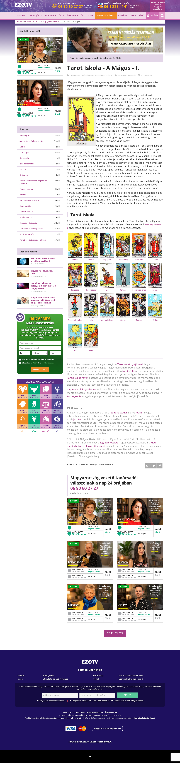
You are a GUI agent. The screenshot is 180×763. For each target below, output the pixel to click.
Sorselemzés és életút (104, 75)
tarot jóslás (129, 371)
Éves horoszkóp (75, 15)
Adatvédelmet (49, 363)
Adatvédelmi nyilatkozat (144, 718)
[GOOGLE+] (148, 465)
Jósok (20, 679)
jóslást (139, 412)
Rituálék (122, 15)
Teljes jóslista (115, 633)
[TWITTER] (154, 465)
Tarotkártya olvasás (126, 75)
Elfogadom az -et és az (38, 363)
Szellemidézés (26, 217)
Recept (23, 194)
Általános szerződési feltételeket (66, 718)
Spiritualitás (25, 206)
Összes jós (34, 15)
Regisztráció (137, 15)
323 (157, 531)
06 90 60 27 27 (84, 488)
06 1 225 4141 (78, 571)
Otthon (23, 169)
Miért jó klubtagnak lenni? (131, 679)
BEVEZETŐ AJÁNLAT (105, 15)
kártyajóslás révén (77, 377)
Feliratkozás (40, 369)
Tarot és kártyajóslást (130, 364)
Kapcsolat (80, 712)
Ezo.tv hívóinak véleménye (131, 675)
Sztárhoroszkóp (27, 234)
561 (107, 574)
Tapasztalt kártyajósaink (81, 389)
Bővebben (104, 513)
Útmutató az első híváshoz (55, 679)
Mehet (127, 695)
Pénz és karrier (26, 189)
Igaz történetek (27, 163)
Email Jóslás (48, 675)
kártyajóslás (74, 396)
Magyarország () (105, 728)
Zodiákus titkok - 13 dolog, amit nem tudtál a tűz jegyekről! (43, 286)
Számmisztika (26, 211)
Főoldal (21, 15)
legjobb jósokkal (109, 442)
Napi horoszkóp (53, 15)
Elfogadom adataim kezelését (53, 700)
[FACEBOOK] (159, 465)
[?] (66, 700)
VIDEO (74, 501)
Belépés (154, 15)
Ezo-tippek (25, 152)
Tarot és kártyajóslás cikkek (46, 21)
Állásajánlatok (111, 712)
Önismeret (24, 175)
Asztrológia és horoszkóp (31, 141)
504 (157, 574)
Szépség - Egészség (28, 223)
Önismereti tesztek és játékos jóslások (33, 182)
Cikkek (90, 15)
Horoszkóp (24, 158)
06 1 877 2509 (157, 10)
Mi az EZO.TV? (68, 712)
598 (157, 617)
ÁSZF (35, 363)
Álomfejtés (25, 135)
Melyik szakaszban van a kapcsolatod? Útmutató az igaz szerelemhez (43, 300)
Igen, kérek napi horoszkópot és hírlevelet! (38, 359)
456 (107, 531)
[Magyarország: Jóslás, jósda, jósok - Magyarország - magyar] (23, 4)
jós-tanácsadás (118, 412)
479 (107, 617)
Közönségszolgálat (95, 712)
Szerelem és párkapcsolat (31, 228)
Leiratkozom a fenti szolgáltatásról (128, 700)
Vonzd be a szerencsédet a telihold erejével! (43, 259)
